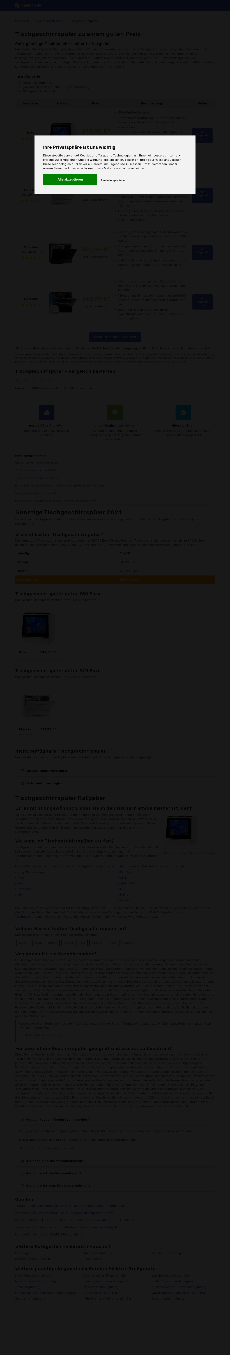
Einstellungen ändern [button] (114, 180)
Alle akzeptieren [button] (70, 179)
